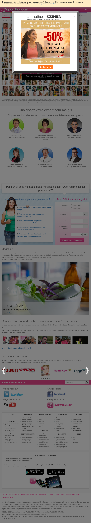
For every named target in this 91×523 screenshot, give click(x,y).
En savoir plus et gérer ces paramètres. (42, 4)
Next (87, 370)
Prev (4, 370)
